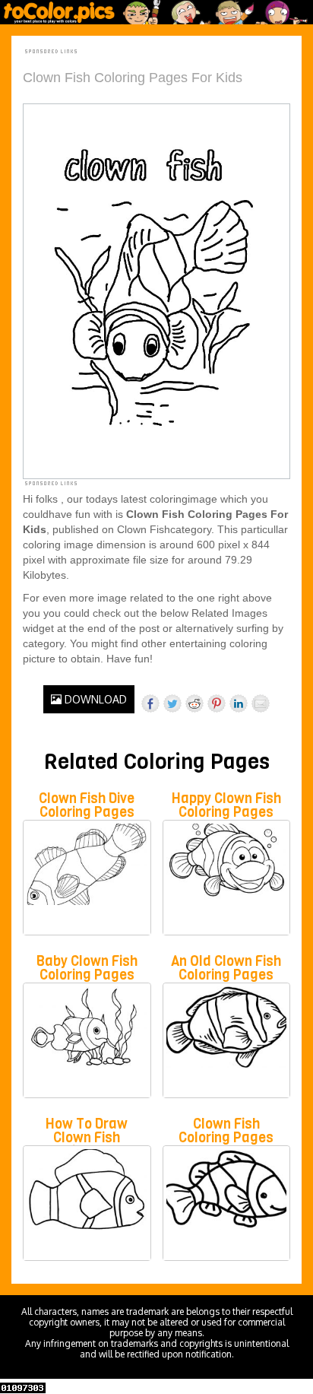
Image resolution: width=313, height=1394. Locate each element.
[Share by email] (260, 703)
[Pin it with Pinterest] (216, 703)
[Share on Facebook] (150, 703)
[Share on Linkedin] (238, 703)
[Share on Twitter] (172, 703)
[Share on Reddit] (194, 703)
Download (94, 699)
